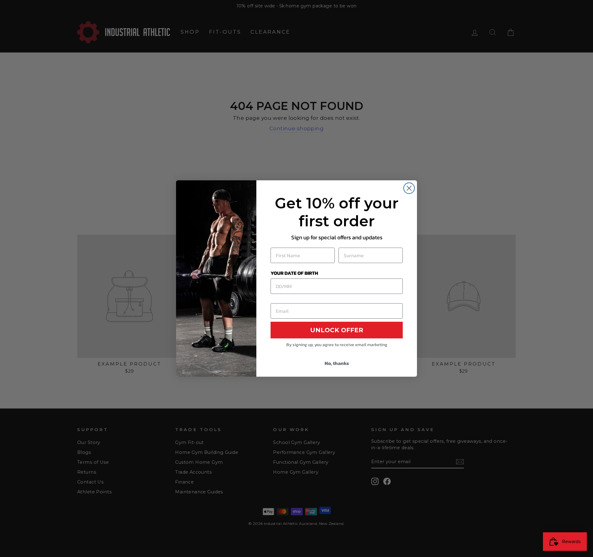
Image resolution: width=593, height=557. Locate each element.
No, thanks (337, 363)
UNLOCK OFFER (336, 330)
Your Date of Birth (294, 273)
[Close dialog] (409, 188)
